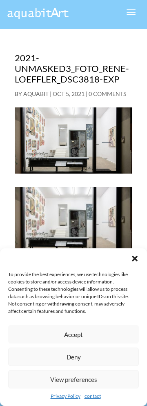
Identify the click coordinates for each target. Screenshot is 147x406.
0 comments (107, 93)
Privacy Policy (65, 396)
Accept (73, 334)
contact (93, 396)
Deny (74, 357)
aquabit (36, 93)
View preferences (73, 379)
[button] (135, 258)
